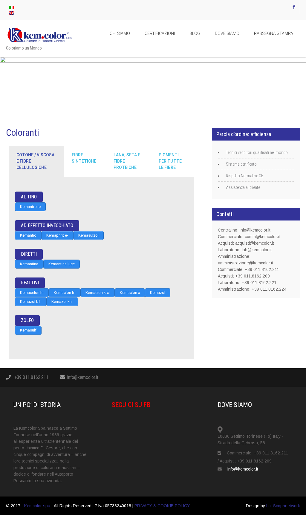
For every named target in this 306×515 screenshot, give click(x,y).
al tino (29, 197)
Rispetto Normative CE (244, 175)
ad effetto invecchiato (47, 225)
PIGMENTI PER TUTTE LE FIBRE (170, 161)
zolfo (27, 320)
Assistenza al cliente (243, 187)
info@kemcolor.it (82, 377)
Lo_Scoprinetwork (283, 505)
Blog (194, 33)
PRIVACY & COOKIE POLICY (162, 505)
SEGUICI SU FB (131, 404)
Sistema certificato (241, 164)
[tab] (36, 161)
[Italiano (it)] (11, 7)
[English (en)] (11, 12)
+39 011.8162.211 (31, 377)
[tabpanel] (101, 268)
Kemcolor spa (37, 505)
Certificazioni (160, 33)
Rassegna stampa (273, 33)
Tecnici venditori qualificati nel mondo (257, 152)
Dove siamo (227, 33)
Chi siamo (120, 33)
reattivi (30, 283)
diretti (29, 254)
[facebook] (294, 7)
